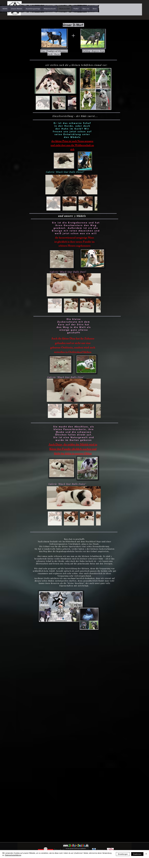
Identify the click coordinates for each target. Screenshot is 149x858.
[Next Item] (72, 81)
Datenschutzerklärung (13, 855)
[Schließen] (146, 854)
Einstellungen (123, 854)
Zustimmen (137, 854)
